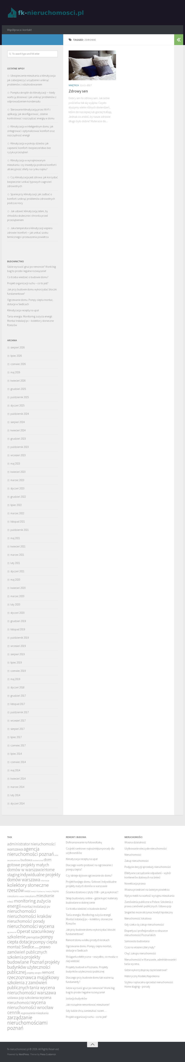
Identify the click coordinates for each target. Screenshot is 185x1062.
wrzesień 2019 (18, 646)
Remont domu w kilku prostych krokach (87, 940)
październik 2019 (19, 637)
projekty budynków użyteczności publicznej (33, 967)
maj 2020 (15, 579)
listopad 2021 (17, 521)
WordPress (24, 1054)
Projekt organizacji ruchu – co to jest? (27, 283)
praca (37, 947)
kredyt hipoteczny (38, 891)
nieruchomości (21, 911)
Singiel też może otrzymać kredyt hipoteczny (148, 912)
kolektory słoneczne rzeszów (28, 887)
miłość (10, 901)
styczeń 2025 (17, 405)
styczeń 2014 (17, 803)
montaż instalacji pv (35, 906)
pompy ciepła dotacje (30, 939)
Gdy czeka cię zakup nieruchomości (144, 924)
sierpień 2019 (17, 654)
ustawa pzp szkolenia (23, 997)
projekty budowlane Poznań (25, 959)
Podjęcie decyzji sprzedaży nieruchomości (147, 867)
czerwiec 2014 (18, 762)
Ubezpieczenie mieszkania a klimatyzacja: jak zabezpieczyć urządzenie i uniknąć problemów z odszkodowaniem (31, 80)
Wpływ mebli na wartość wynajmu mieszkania (149, 895)
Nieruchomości (132, 854)
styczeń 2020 (17, 612)
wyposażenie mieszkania (34, 1013)
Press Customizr (48, 1054)
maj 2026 (15, 372)
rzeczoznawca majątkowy (33, 977)
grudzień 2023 (18, 438)
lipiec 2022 (16, 505)
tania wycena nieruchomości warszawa (31, 989)
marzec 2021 (17, 554)
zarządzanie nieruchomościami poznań (27, 1022)
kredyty (49, 891)
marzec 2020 (17, 596)
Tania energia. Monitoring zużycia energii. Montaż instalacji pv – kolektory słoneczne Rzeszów (30, 321)
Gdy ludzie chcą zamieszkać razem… (86, 1010)
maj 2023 (15, 463)
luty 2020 (15, 604)
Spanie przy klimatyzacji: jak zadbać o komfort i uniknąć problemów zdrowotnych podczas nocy (31, 199)
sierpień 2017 (17, 729)
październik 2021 (19, 530)
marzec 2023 (17, 480)
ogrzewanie (11, 932)
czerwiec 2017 (18, 745)
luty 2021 (15, 563)
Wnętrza (74, 85)
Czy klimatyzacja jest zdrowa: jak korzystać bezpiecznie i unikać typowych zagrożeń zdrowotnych (32, 182)
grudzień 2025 (18, 389)
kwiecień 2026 (17, 380)
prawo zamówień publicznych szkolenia (28, 952)
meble (21, 896)
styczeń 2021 (17, 571)
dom (47, 859)
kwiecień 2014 (17, 778)
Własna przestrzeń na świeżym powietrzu (146, 889)
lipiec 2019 (16, 662)
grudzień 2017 (18, 695)
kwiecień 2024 (17, 430)
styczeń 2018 (17, 687)
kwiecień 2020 (17, 588)
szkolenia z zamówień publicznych (27, 985)
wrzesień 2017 (18, 720)
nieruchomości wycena (30, 926)
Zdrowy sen (78, 91)
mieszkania (30, 896)
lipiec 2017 (16, 737)
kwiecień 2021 (17, 546)
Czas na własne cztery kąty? (139, 947)
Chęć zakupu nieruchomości (140, 953)
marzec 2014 (17, 787)
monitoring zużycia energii (29, 903)
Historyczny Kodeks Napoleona (141, 976)
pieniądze (33, 937)
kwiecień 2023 (17, 472)
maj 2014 (15, 770)
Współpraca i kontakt (19, 30)
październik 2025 (19, 397)
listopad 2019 (17, 629)
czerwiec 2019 (18, 670)
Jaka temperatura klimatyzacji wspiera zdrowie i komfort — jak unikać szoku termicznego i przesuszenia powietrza (29, 232)
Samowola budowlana (136, 941)
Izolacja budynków (76, 998)
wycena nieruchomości (29, 1000)
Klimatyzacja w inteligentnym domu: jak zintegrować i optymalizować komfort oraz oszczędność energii (31, 131)
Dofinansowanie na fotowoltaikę (84, 842)
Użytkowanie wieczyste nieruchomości (145, 848)
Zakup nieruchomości (136, 860)
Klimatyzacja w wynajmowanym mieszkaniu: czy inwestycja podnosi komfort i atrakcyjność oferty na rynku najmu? (32, 165)
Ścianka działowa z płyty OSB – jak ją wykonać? (92, 892)
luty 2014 (15, 795)
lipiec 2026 (16, 355)
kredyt (27, 891)
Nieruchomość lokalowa (137, 918)
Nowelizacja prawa (134, 883)
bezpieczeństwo (13, 860)
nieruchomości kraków (29, 916)
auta (56, 855)
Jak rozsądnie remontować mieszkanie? (88, 1004)
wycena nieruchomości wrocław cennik (30, 1007)
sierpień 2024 (17, 422)
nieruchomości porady (26, 921)
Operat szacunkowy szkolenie (30, 934)
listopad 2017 (17, 704)
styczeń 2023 (17, 488)
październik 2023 (19, 447)
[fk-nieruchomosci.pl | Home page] (46, 12)
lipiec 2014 (16, 753)
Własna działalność (135, 842)
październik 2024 (19, 413)
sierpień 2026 (17, 347)
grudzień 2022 (18, 496)
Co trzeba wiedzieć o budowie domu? (27, 277)
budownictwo (38, 860)
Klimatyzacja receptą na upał (23, 310)
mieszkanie (45, 895)
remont (48, 972)
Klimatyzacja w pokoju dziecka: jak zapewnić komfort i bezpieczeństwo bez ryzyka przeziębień (29, 148)
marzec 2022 (17, 513)
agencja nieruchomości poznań (30, 851)
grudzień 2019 (18, 621)
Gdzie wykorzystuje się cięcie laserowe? (145, 970)
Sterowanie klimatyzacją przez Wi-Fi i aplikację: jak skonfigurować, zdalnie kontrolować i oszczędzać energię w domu (30, 114)
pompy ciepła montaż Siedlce (32, 944)
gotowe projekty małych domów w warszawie (28, 867)
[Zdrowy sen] (92, 65)
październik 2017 (19, 712)
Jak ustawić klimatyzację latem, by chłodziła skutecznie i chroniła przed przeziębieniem (27, 215)
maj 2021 (15, 538)
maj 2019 (15, 679)
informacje (45, 880)
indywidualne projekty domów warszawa (33, 877)
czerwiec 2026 (18, 364)
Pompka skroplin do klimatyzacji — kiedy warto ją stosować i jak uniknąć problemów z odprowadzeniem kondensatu (31, 97)
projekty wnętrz (34, 972)
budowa (26, 860)
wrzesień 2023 (18, 455)
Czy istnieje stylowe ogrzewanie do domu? (89, 875)
